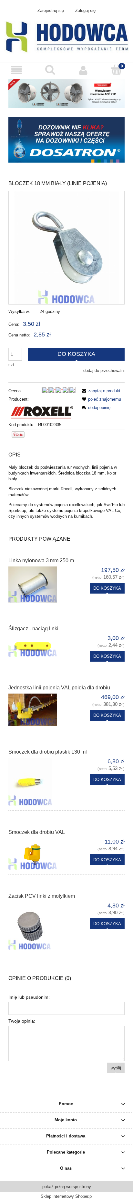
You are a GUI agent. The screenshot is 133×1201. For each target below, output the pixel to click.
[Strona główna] (66, 36)
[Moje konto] (83, 70)
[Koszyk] (116, 70)
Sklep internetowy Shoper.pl (67, 1196)
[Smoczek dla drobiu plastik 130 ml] (37, 782)
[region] (66, 139)
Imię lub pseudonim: (29, 997)
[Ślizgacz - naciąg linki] (37, 646)
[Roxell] (42, 411)
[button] (16, 70)
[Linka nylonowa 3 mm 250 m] (37, 584)
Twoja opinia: (21, 1021)
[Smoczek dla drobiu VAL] (37, 854)
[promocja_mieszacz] (66, 93)
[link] (66, 139)
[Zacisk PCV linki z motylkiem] (37, 926)
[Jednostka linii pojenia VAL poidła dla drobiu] (37, 710)
